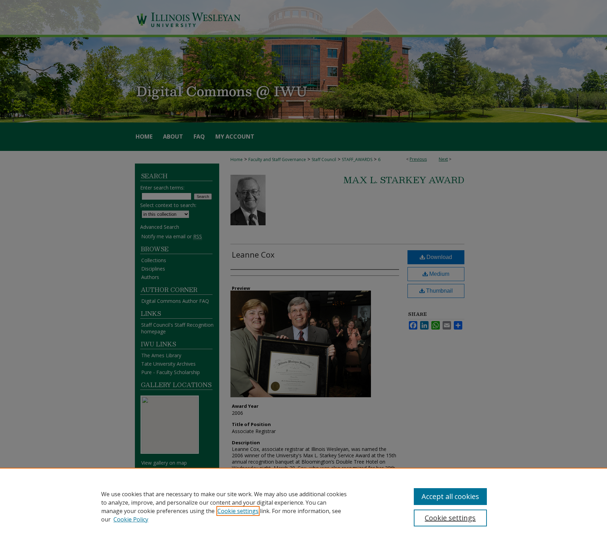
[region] (303, 506)
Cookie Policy (130, 519)
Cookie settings (238, 511)
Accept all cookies (450, 496)
